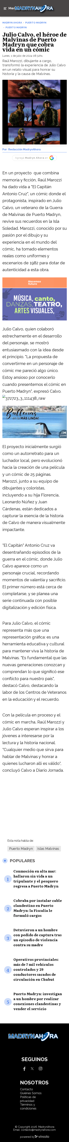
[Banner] (34, 287)
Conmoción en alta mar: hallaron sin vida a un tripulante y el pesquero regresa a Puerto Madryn (36, 879)
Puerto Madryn (21, 849)
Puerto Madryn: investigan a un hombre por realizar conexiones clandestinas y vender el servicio (37, 1001)
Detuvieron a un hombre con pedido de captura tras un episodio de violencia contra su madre (37, 937)
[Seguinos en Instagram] (40, 1068)
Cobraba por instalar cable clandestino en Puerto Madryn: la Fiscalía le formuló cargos (37, 908)
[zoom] (34, 112)
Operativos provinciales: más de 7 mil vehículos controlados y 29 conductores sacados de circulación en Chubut (36, 969)
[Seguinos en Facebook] (24, 1068)
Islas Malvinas (48, 849)
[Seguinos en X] (32, 1068)
